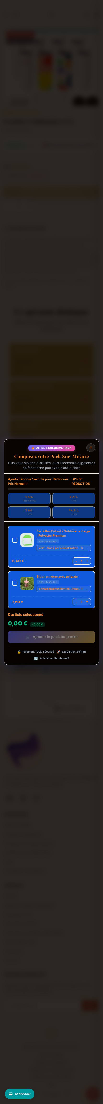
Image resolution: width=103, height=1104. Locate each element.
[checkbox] (51, 547)
